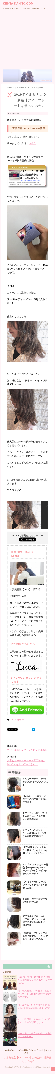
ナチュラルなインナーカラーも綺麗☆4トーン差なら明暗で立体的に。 (35, 833)
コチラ (32, 143)
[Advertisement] (27, 40)
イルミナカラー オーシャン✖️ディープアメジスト (35, 782)
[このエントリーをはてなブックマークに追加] (33, 729)
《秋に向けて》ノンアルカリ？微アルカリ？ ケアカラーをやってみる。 (35, 936)
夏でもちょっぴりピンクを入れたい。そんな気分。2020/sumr (35, 816)
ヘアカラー (18, 719)
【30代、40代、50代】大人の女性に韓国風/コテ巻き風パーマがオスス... (35, 980)
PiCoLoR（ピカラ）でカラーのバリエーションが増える (35, 799)
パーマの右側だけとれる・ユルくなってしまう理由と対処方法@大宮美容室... (34, 994)
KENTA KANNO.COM (18, 3)
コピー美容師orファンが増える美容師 (27, 750)
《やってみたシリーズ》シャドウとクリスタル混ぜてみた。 (35, 884)
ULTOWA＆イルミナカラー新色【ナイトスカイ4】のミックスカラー (35, 850)
